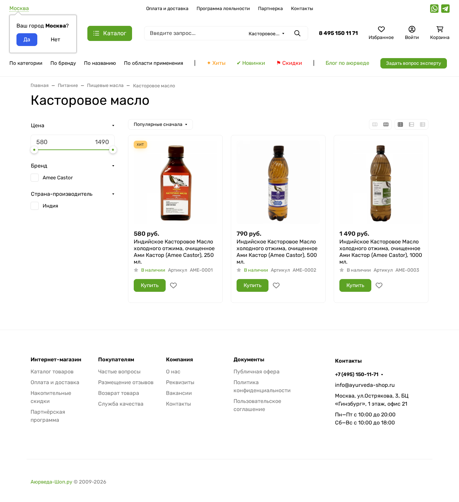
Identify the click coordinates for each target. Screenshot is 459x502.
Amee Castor (58, 178)
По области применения (153, 63)
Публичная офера (257, 371)
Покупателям (116, 359)
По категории (25, 63)
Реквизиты (180, 382)
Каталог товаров (52, 371)
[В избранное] (173, 285)
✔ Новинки (251, 63)
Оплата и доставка (167, 8)
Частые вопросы (119, 371)
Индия (50, 206)
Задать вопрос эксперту (413, 63)
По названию (100, 63)
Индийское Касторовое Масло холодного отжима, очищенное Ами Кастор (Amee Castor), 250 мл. (174, 251)
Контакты (302, 8)
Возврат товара (118, 393)
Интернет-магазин (56, 359)
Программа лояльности (223, 8)
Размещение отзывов (126, 382)
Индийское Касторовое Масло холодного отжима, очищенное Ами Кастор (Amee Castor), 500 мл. (277, 251)
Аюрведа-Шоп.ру (51, 482)
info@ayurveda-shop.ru (365, 385)
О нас (173, 371)
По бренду (63, 63)
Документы (249, 359)
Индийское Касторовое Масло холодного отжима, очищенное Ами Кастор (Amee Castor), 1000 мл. (380, 251)
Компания (179, 359)
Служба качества (120, 404)
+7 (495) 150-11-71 (356, 374)
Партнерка (270, 8)
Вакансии (179, 393)
